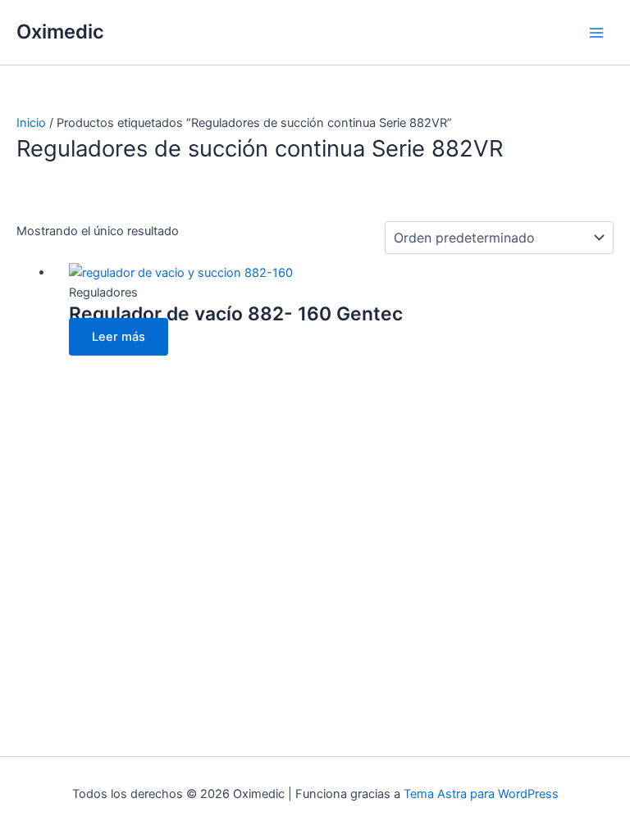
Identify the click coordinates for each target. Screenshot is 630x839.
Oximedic (60, 31)
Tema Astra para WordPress (481, 794)
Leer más (118, 336)
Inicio (31, 123)
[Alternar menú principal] (596, 33)
